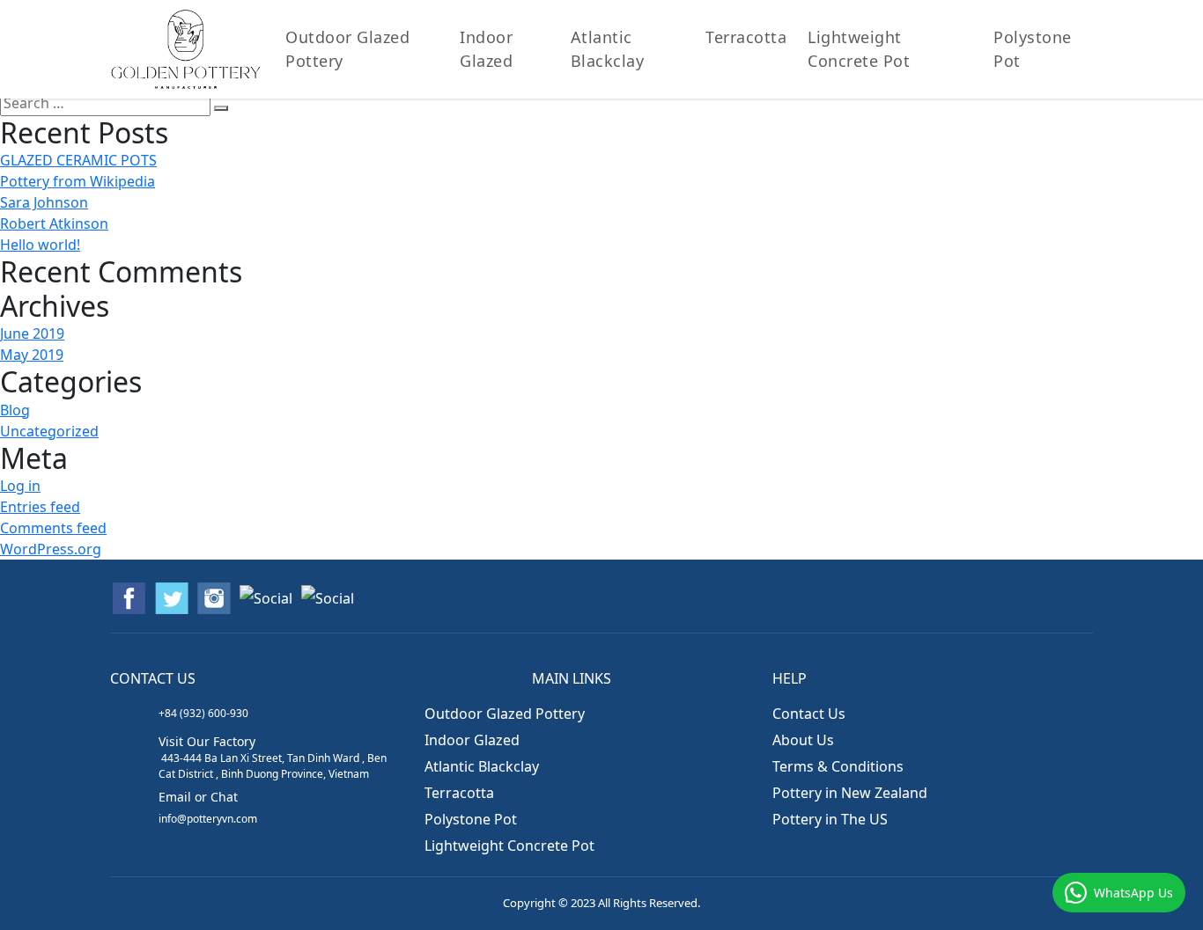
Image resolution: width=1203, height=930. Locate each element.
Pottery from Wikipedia (77, 181)
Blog (15, 410)
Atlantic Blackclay (608, 48)
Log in (20, 485)
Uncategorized (49, 431)
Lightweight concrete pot (859, 48)
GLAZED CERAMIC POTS (78, 160)
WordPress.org (50, 549)
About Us (803, 740)
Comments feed (53, 528)
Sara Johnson (44, 202)
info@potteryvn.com (208, 818)
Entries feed (40, 506)
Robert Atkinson (54, 223)
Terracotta (745, 37)
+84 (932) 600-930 (203, 713)
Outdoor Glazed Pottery (347, 48)
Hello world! (40, 244)
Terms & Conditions (838, 766)
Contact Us (808, 713)
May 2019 (31, 354)
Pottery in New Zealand (849, 792)
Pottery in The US (830, 819)
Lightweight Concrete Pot (509, 845)
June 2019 (32, 333)
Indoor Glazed (486, 48)
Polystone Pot (1032, 48)
